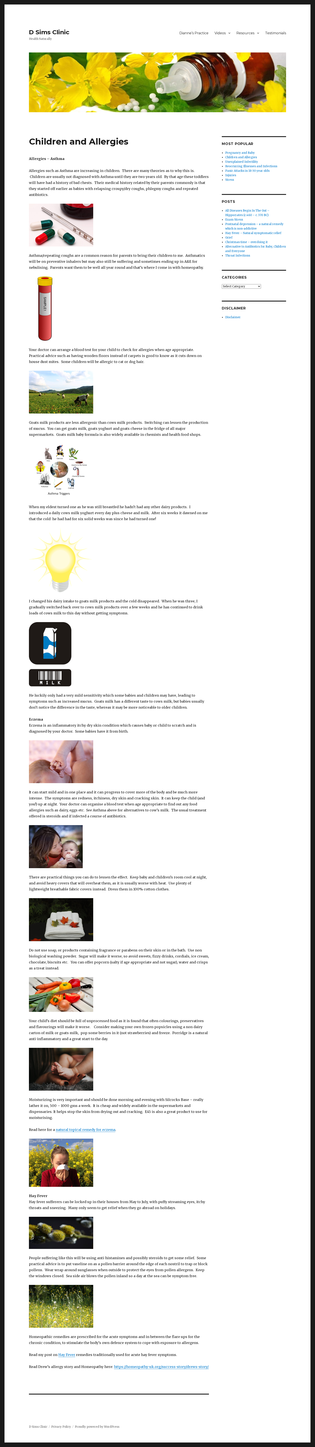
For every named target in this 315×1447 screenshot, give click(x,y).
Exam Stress (234, 219)
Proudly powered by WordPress (97, 1427)
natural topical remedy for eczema (85, 1129)
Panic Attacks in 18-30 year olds (247, 171)
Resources (245, 33)
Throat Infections (237, 255)
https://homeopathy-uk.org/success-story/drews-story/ (161, 1367)
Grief (228, 237)
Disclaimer (233, 317)
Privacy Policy (61, 1427)
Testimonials (275, 33)
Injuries (230, 175)
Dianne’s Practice (193, 33)
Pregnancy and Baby (240, 153)
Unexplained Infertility (241, 162)
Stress (229, 180)
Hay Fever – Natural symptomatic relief (253, 233)
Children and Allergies (241, 157)
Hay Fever (66, 1355)
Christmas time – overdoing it (246, 242)
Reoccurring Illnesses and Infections (251, 166)
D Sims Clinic (49, 32)
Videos (220, 33)
